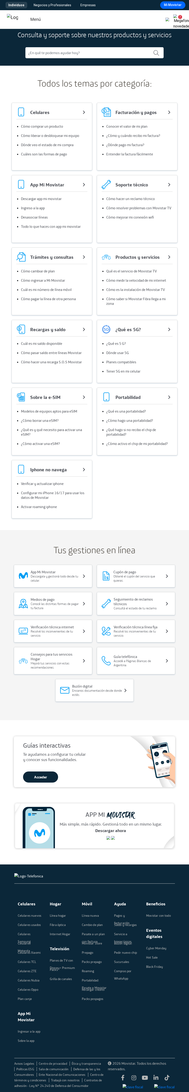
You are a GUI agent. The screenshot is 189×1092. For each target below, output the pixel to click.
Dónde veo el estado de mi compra (47, 144)
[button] (178, 19)
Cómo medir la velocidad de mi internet (136, 280)
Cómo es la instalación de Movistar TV (135, 289)
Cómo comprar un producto (42, 126)
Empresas (88, 5)
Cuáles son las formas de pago (44, 154)
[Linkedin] (155, 1078)
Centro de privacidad (53, 1063)
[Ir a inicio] (12, 19)
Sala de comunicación (54, 1069)
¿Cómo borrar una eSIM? (40, 420)
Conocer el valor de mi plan (127, 126)
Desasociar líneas (34, 217)
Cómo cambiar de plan (38, 271)
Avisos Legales (24, 1063)
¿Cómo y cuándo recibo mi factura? (133, 135)
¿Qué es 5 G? (116, 343)
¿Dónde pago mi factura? (125, 144)
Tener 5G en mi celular (123, 371)
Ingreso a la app (33, 208)
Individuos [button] (16, 5)
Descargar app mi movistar (41, 198)
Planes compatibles (121, 362)
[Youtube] (144, 1078)
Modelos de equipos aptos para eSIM (49, 411)
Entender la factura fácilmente (129, 154)
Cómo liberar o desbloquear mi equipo (50, 135)
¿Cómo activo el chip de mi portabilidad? (137, 443)
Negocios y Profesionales (52, 5)
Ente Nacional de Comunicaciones (62, 1075)
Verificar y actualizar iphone (42, 483)
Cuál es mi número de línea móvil (46, 289)
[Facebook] (122, 1078)
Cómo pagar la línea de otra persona (48, 298)
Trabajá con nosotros (65, 1080)
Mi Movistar (173, 5)
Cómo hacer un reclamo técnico (130, 198)
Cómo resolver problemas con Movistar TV (138, 208)
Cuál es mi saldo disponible (41, 343)
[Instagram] (133, 1078)
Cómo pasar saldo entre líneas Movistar (51, 352)
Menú (35, 19)
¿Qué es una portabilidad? (126, 411)
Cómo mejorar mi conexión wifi (130, 217)
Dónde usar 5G (117, 352)
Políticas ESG (25, 1069)
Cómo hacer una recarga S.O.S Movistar (51, 362)
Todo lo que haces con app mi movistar (51, 226)
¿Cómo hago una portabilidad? (129, 420)
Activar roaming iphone (39, 506)
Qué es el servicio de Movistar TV (131, 271)
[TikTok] (166, 1078)
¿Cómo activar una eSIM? (40, 443)
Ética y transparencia (86, 1063)
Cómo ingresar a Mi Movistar (43, 280)
